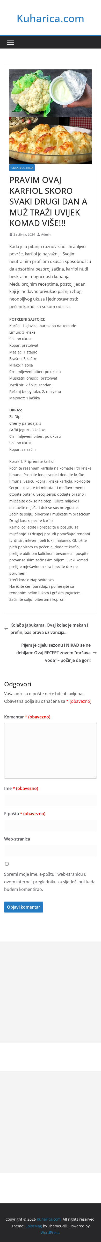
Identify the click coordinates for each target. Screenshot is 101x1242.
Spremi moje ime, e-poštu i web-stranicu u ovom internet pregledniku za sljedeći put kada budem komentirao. (50, 881)
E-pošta (24, 814)
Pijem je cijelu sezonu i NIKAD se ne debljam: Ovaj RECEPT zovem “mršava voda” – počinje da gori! (53, 652)
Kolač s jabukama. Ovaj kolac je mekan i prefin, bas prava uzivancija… (49, 628)
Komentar (27, 717)
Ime (21, 788)
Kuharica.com (50, 18)
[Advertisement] (50, 992)
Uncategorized (22, 168)
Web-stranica (17, 839)
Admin (46, 234)
